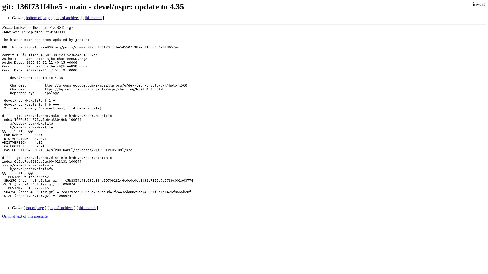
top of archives (67, 17)
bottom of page (38, 17)
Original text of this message (25, 216)
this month (93, 17)
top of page (35, 208)
